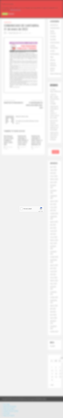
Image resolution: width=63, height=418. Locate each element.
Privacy (39, 211)
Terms (42, 211)
